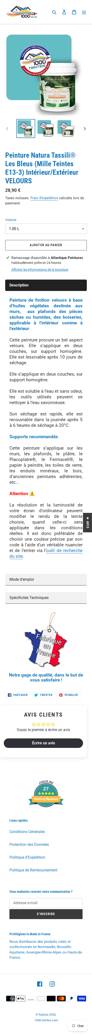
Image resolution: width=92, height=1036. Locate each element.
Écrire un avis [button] (43, 743)
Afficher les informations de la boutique (39, 270)
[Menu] (84, 12)
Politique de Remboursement (33, 870)
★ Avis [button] (88, 522)
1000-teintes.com (46, 1020)
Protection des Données (29, 844)
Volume (10, 220)
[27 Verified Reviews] (46, 815)
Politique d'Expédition (27, 857)
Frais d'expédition (44, 198)
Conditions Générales (27, 831)
